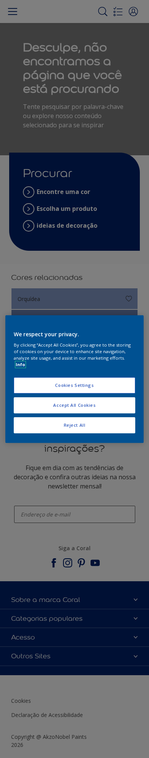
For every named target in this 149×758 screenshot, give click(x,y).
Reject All (75, 425)
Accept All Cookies (74, 405)
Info (20, 364)
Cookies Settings (74, 385)
